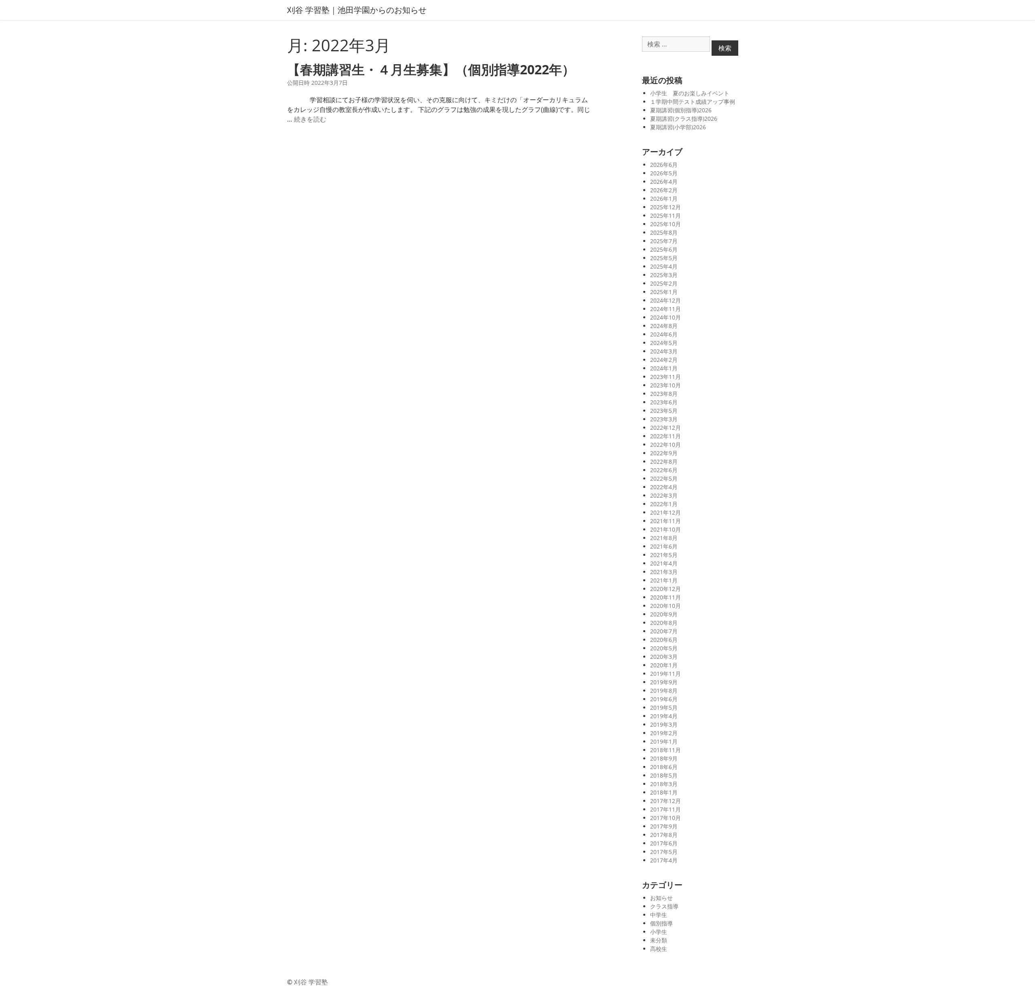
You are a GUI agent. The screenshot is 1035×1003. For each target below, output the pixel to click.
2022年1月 (664, 504)
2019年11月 (665, 673)
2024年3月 (664, 351)
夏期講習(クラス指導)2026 (683, 118)
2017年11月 (665, 809)
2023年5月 (664, 410)
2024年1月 (664, 368)
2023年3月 (664, 419)
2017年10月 (665, 818)
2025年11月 (665, 215)
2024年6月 (664, 334)
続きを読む (310, 119)
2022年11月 (665, 436)
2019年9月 (664, 682)
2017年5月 (664, 852)
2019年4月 (664, 716)
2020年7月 (664, 631)
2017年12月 (665, 801)
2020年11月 (665, 597)
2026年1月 (664, 198)
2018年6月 (664, 767)
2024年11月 (665, 309)
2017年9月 (664, 826)
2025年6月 (664, 249)
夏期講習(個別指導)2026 (681, 110)
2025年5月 (664, 258)
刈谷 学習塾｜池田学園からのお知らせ (357, 10)
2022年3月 (664, 495)
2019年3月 (664, 724)
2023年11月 (665, 377)
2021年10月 (665, 529)
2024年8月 (664, 326)
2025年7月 (664, 241)
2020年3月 (664, 656)
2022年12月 (665, 427)
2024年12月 (665, 300)
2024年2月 (664, 360)
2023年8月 (664, 393)
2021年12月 (665, 512)
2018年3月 (664, 784)
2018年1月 (664, 792)
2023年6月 (664, 402)
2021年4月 (664, 563)
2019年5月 (664, 707)
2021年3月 (664, 572)
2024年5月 (664, 343)
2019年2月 (664, 733)
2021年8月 (664, 538)
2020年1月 (664, 665)
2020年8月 (664, 623)
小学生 (658, 932)
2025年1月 (664, 292)
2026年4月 (664, 181)
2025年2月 (664, 283)
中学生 (658, 915)
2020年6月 (664, 639)
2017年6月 (664, 843)
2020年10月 (665, 606)
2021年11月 (665, 521)
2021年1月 (664, 580)
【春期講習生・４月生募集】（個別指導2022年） (431, 69)
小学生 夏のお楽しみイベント (689, 93)
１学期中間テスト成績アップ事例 (692, 101)
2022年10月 (665, 444)
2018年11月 (665, 750)
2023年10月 (665, 385)
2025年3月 (664, 275)
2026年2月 (664, 190)
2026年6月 (664, 164)
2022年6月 (664, 470)
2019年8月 (664, 690)
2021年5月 (664, 555)
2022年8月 (664, 461)
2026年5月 (664, 173)
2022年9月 (664, 453)
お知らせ (661, 898)
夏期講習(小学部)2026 (678, 127)
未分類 (658, 940)
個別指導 (661, 923)
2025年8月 (664, 232)
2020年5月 (664, 648)
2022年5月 (664, 478)
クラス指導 (664, 906)
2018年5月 (664, 775)
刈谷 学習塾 (311, 982)
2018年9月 (664, 758)
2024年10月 (665, 317)
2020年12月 (665, 589)
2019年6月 (664, 699)
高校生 (658, 949)
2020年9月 (664, 614)
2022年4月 (664, 487)
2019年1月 (664, 741)
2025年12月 (665, 207)
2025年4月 (664, 266)
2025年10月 (665, 224)
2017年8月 (664, 835)
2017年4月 (664, 860)
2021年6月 (664, 546)
